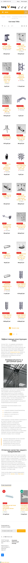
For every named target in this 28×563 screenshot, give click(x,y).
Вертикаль (20, 473)
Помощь (14, 543)
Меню (6, 12)
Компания (14, 540)
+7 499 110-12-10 (7, 1)
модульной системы (15, 352)
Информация (15, 541)
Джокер (13, 473)
